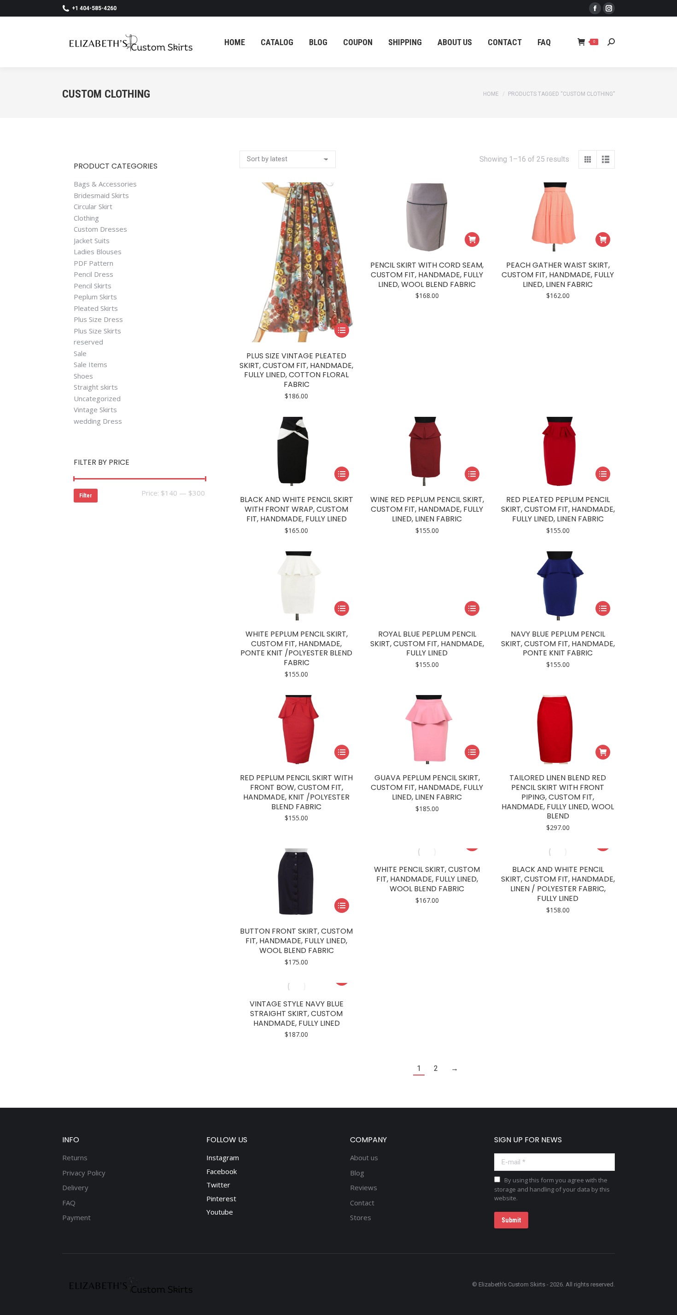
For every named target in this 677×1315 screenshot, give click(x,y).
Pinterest (221, 1198)
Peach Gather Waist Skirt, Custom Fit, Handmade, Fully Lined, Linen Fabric (558, 275)
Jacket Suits (92, 240)
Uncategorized (97, 398)
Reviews (363, 1187)
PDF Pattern (93, 263)
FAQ (69, 1202)
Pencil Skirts (92, 285)
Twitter (218, 1184)
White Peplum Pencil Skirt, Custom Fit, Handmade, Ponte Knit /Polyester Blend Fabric (296, 648)
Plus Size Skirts (97, 331)
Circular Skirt (93, 206)
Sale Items (90, 364)
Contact (362, 1202)
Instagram (222, 1157)
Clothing (86, 218)
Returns (75, 1157)
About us (364, 1157)
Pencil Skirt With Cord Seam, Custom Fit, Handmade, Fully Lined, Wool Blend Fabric (427, 275)
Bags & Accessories (105, 184)
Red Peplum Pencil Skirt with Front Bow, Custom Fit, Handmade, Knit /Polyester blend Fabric (296, 792)
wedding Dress (98, 421)
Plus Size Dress (98, 319)
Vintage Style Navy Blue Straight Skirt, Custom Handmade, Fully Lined (297, 1014)
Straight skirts (96, 387)
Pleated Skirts (96, 308)
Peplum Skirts (95, 296)
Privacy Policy (83, 1173)
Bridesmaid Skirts (101, 195)
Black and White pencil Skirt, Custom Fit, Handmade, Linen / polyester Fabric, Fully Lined (558, 883)
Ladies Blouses (98, 251)
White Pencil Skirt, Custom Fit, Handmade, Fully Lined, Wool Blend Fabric (427, 879)
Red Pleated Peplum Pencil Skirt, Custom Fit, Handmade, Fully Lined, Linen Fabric (558, 509)
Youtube (219, 1211)
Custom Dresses (100, 229)
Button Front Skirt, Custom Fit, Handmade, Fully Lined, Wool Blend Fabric (296, 941)
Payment (76, 1217)
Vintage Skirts (95, 409)
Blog (357, 1173)
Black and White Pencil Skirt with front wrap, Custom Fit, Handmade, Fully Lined (296, 509)
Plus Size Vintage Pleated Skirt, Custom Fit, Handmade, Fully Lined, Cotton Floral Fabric (296, 370)
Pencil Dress (93, 274)
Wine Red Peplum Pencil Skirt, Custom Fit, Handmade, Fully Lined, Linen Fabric (427, 509)
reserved (88, 342)
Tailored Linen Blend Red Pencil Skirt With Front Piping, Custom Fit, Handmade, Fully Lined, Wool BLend (558, 796)
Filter (85, 495)
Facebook (221, 1171)
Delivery (75, 1187)
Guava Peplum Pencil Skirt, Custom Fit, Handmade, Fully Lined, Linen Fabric (427, 787)
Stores (360, 1217)
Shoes (83, 376)
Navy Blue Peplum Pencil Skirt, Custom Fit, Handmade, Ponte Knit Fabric (558, 644)
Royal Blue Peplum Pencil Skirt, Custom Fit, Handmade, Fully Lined (427, 644)
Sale (80, 353)
